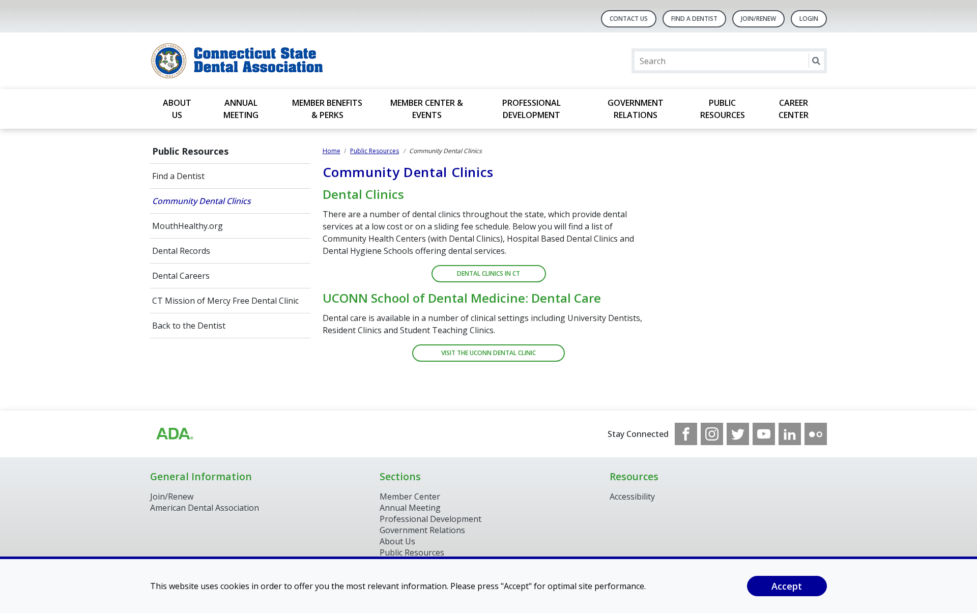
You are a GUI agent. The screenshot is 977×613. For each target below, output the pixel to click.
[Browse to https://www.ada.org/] (174, 434)
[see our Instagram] (712, 434)
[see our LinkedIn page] (790, 434)
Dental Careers (181, 275)
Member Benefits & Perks (327, 109)
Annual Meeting (240, 109)
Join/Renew (758, 18)
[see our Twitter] (738, 434)
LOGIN (808, 18)
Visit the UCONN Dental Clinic (488, 352)
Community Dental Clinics (201, 201)
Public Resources (722, 109)
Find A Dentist (694, 18)
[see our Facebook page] (686, 434)
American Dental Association (204, 507)
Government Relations (636, 109)
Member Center (410, 496)
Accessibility (632, 496)
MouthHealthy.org (187, 225)
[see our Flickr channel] (815, 434)
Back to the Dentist (188, 325)
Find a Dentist (178, 176)
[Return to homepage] (281, 61)
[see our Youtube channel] (764, 434)
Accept (786, 586)
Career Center (794, 109)
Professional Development (531, 109)
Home (331, 151)
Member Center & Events (426, 109)
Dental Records (181, 250)
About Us (177, 109)
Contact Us (629, 18)
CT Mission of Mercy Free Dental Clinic (225, 300)
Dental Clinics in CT (488, 273)
